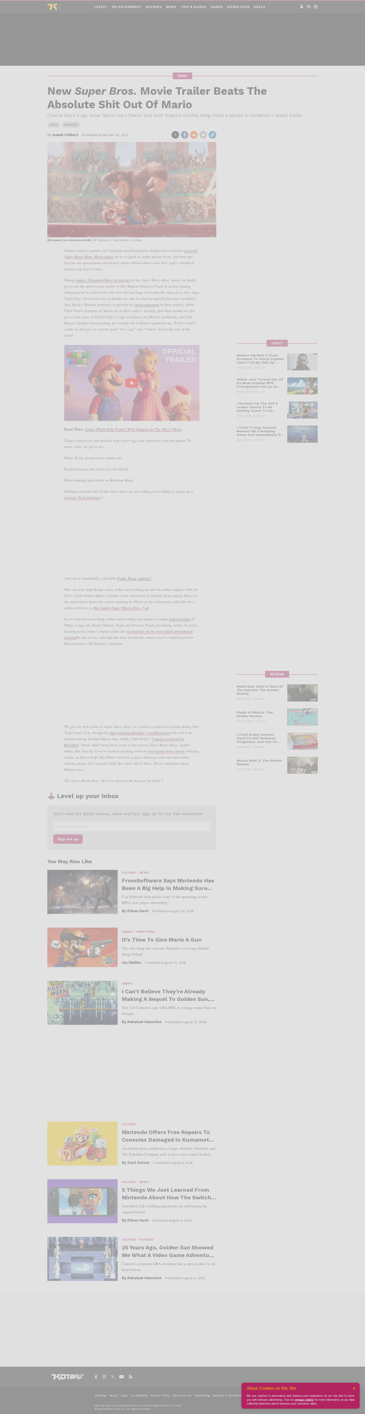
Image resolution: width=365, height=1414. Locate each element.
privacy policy (304, 1399)
